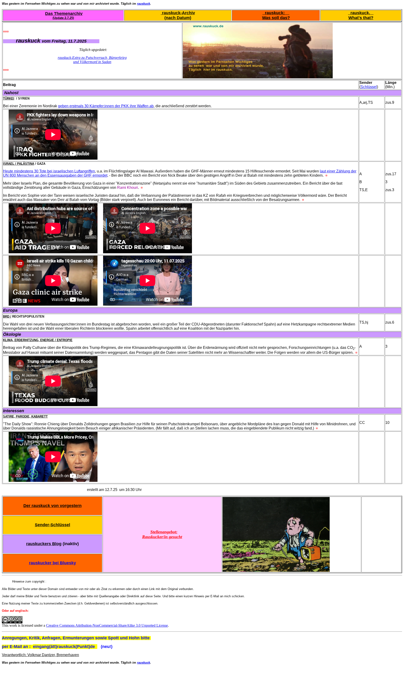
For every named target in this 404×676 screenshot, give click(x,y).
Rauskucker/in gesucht (162, 536)
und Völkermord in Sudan (92, 62)
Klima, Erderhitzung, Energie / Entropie (37, 340)
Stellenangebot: (163, 531)
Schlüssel (369, 87)
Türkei (8, 98)
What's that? (360, 17)
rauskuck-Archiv (178, 13)
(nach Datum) (177, 17)
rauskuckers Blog (43, 543)
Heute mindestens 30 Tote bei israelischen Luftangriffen (49, 171)
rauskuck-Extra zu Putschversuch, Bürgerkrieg (92, 58)
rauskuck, (361, 13)
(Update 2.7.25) (63, 18)
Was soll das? (276, 17)
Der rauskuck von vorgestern (52, 505)
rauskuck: (276, 13)
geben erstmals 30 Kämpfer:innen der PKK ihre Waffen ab (106, 106)
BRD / (7, 316)
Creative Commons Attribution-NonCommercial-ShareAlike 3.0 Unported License (107, 625)
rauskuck (143, 3)
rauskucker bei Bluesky (52, 563)
